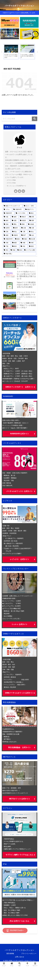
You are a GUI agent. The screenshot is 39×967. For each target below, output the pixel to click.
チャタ (19, 147)
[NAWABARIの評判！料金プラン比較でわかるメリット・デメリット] (29, 22)
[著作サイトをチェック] (15, 191)
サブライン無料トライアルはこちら (19, 855)
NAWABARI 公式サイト (19, 434)
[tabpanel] (11, 51)
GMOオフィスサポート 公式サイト (19, 387)
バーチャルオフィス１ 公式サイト (19, 491)
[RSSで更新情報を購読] (23, 191)
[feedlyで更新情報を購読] (19, 191)
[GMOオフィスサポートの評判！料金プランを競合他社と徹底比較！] (9, 34)
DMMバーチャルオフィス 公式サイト (19, 693)
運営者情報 (10, 953)
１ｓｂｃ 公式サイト (19, 624)
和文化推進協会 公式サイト (19, 747)
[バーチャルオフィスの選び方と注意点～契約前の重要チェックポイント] (29, 34)
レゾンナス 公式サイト (19, 559)
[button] (34, 119)
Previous (2, 52)
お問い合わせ (19, 957)
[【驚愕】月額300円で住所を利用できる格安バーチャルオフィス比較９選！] (9, 22)
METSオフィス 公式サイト (19, 799)
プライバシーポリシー (28, 953)
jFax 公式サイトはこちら (19, 921)
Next (37, 52)
